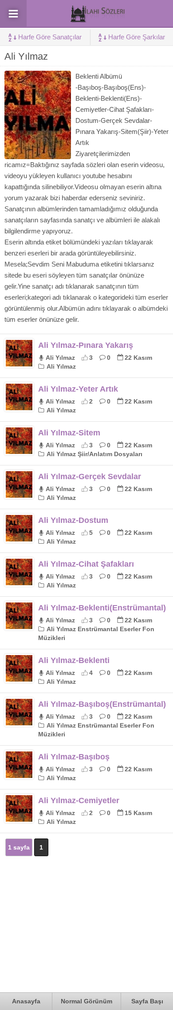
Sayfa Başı (147, 1001)
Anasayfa (26, 1001)
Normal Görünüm (86, 1001)
